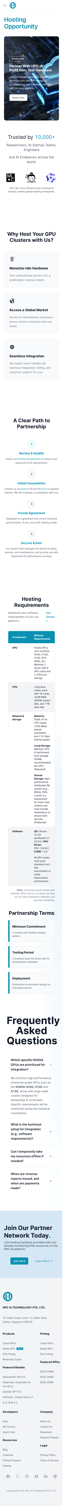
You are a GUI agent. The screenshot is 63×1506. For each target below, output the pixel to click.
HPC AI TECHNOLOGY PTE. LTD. (24, 1307)
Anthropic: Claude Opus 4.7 (18, 1397)
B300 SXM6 (46, 1382)
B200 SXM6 (46, 1371)
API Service (9, 1426)
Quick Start (9, 1432)
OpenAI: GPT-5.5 (12, 1391)
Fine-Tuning (9, 1354)
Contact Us (46, 1426)
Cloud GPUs (9, 1343)
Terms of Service (49, 1460)
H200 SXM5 (47, 1376)
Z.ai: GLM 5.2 (10, 1402)
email (24, 488)
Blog (5, 1449)
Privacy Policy (48, 1454)
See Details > (50, 616)
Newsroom (46, 1432)
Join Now (19, 1261)
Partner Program (12, 1460)
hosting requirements (29, 458)
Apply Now (18, 97)
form (44, 488)
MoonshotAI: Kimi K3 (14, 1376)
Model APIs (12, 1348)
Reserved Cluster (12, 1359)
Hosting (7, 1465)
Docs (5, 1421)
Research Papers (49, 1437)
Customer (8, 1454)
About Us (45, 1421)
